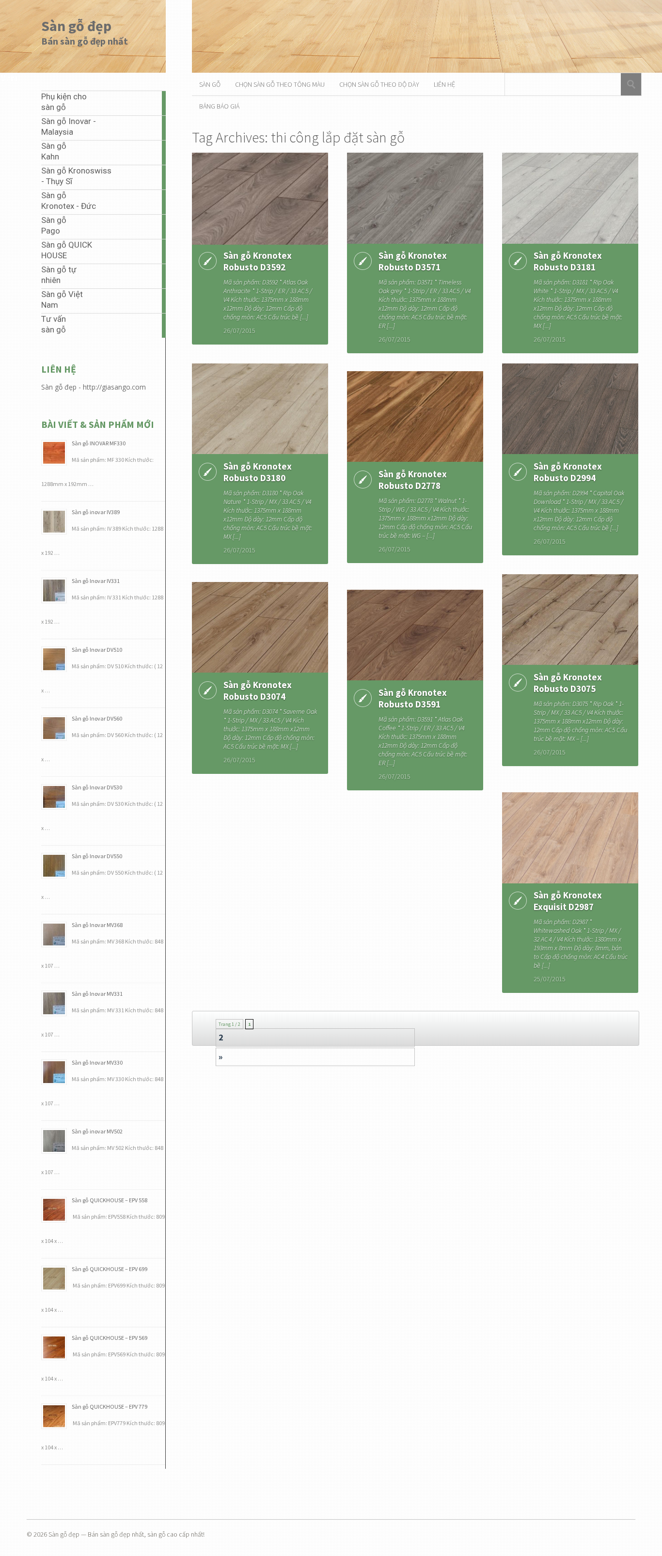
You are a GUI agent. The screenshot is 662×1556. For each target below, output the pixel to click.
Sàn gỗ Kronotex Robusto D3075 (568, 682)
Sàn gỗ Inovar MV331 (97, 993)
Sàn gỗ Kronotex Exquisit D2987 (568, 900)
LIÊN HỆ (444, 84)
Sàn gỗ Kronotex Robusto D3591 (412, 698)
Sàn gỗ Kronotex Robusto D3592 (257, 261)
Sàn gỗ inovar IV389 (96, 512)
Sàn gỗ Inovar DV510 (97, 649)
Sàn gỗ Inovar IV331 (96, 580)
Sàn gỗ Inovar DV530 (97, 787)
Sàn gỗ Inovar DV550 (97, 856)
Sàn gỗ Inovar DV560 (97, 718)
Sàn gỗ (210, 84)
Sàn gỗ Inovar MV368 (97, 924)
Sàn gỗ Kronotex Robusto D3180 (257, 472)
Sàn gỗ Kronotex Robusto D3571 (412, 261)
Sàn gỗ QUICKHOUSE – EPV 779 (109, 1406)
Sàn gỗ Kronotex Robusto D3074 (257, 690)
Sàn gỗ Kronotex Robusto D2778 (412, 479)
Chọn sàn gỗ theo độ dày (379, 84)
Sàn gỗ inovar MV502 (97, 1131)
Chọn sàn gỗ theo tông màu (280, 84)
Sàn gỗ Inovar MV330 (97, 1062)
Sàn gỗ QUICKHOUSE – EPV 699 (109, 1269)
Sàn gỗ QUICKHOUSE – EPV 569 (109, 1337)
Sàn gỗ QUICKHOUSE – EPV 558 (109, 1200)
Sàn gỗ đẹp (76, 25)
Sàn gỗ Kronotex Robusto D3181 (568, 261)
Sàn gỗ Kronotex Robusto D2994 (568, 472)
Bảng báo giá (219, 106)
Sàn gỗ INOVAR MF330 (99, 443)
